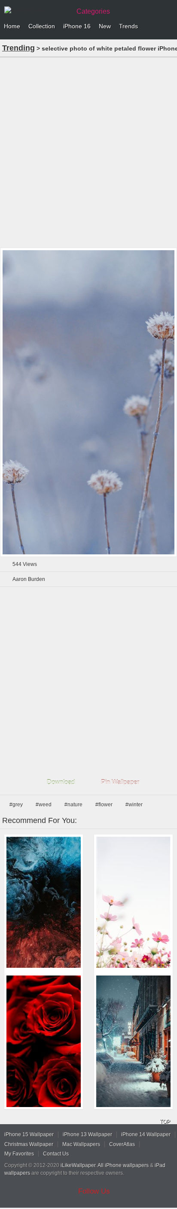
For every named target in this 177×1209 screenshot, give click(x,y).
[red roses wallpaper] (43, 1041)
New (105, 26)
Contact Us (56, 1154)
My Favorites (19, 1154)
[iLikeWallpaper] (36, 10)
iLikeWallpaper (78, 1165)
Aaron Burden (28, 579)
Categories (93, 11)
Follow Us (94, 1191)
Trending (18, 48)
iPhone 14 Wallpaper (146, 1134)
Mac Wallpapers (81, 1144)
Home (12, 26)
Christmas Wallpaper (28, 1144)
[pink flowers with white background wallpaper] (133, 902)
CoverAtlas (122, 1144)
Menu (168, 26)
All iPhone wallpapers (123, 1165)
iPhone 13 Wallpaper (87, 1134)
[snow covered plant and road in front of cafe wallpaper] (133, 1041)
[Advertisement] (88, 151)
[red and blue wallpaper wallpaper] (43, 902)
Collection (41, 26)
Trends (128, 26)
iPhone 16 (77, 26)
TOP (165, 1122)
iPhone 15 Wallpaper (29, 1134)
